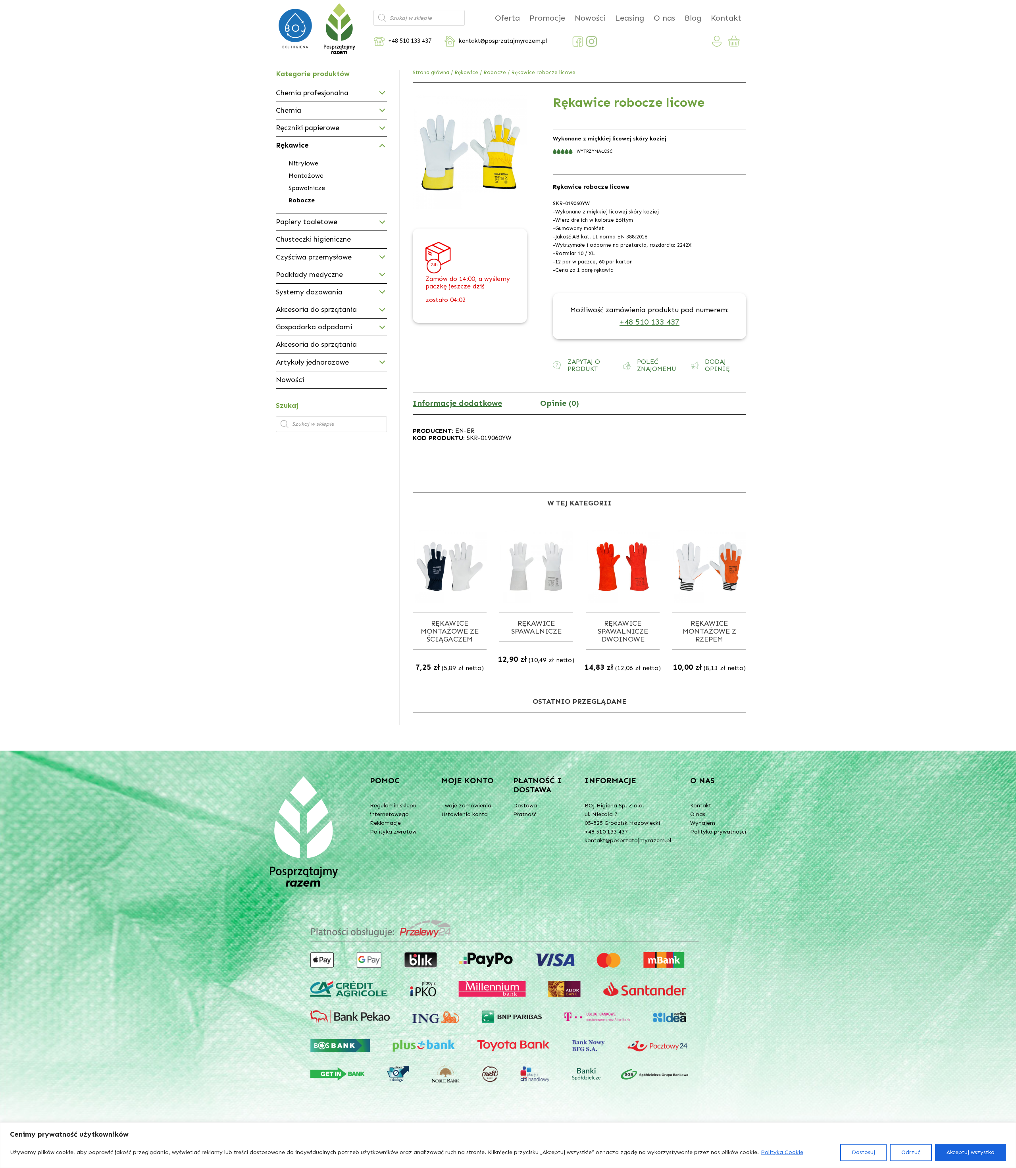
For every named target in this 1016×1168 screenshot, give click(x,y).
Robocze (494, 72)
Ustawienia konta (464, 814)
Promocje (547, 18)
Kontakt (726, 18)
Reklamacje (385, 823)
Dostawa (525, 805)
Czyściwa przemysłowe (314, 257)
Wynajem (702, 823)
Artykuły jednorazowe (312, 362)
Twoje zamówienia (466, 805)
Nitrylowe (303, 163)
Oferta (507, 18)
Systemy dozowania (309, 292)
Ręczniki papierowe (307, 127)
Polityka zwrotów (393, 831)
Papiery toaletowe (306, 221)
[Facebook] (577, 41)
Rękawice (466, 72)
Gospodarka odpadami (314, 327)
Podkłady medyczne (309, 274)
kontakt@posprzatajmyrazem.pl (503, 41)
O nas (664, 18)
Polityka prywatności (718, 831)
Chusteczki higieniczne (313, 239)
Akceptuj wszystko (971, 1152)
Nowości (590, 18)
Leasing (629, 18)
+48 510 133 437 (409, 41)
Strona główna (431, 72)
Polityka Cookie (782, 1152)
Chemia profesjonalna (312, 92)
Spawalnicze (307, 188)
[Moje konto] (717, 41)
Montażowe (306, 175)
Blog (693, 18)
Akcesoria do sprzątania (316, 309)
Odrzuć (910, 1152)
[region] (508, 1145)
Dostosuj (863, 1152)
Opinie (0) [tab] (559, 403)
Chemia (288, 110)
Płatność (525, 814)
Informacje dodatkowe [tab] (457, 403)
